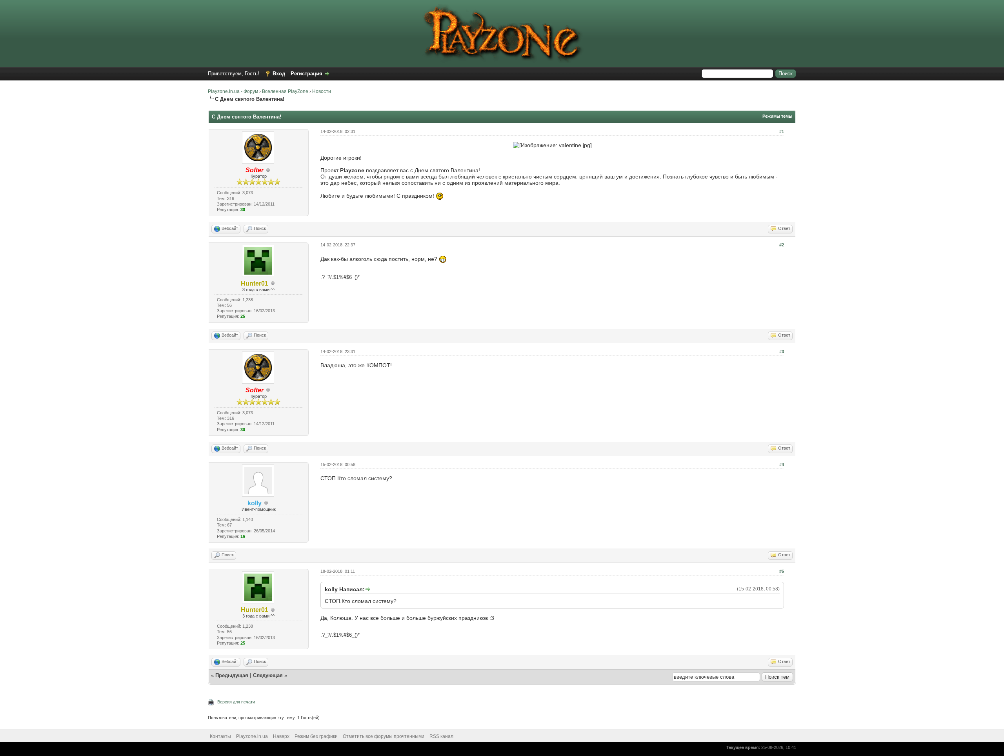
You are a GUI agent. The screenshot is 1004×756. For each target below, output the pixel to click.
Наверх (281, 736)
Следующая (268, 675)
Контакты (220, 736)
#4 (781, 464)
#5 (781, 571)
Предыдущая (231, 675)
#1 (781, 131)
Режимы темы (777, 116)
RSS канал (441, 736)
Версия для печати (236, 702)
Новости (321, 91)
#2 (781, 244)
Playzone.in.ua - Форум (233, 91)
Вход (279, 74)
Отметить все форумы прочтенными (383, 736)
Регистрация (306, 74)
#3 (781, 351)
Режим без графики (316, 736)
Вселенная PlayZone (285, 91)
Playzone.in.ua (252, 736)
